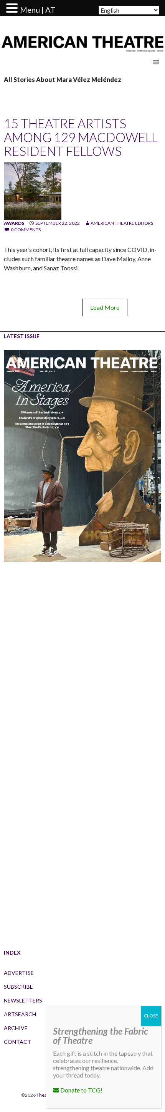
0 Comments (26, 229)
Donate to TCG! (80, 1090)
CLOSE (151, 1016)
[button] (13, 8)
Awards (14, 223)
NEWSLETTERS (23, 1000)
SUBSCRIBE (18, 986)
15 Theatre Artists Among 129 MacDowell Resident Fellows (81, 137)
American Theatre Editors (122, 223)
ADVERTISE (19, 973)
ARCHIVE (16, 1028)
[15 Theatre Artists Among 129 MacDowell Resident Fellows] (32, 190)
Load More (104, 307)
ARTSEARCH (20, 1014)
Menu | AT (37, 9)
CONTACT (17, 1041)
